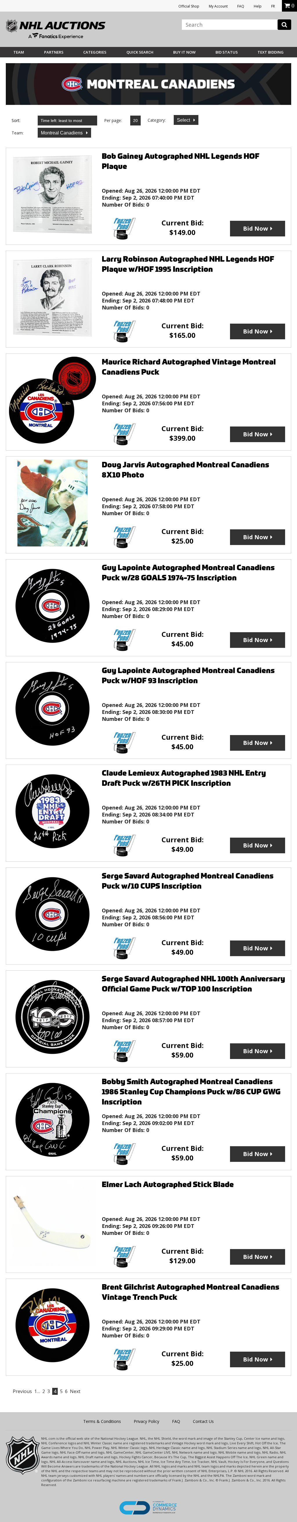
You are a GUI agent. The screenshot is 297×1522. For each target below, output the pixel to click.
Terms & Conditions (102, 1421)
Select (184, 120)
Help (258, 6)
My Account (218, 6)
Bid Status (226, 52)
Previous (22, 1391)
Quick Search (139, 52)
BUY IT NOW (184, 52)
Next (75, 1391)
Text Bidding (271, 52)
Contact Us (203, 1421)
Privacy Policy (146, 1421)
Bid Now (255, 228)
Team (18, 52)
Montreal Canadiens (62, 132)
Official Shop (188, 6)
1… (37, 1391)
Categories (94, 52)
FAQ (240, 6)
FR (273, 6)
